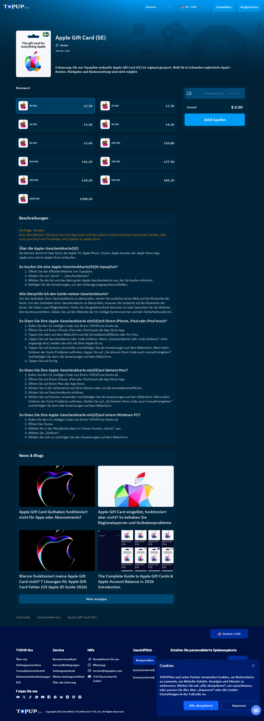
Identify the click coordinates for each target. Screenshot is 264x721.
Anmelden (223, 7)
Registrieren (249, 7)
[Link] (16, 7)
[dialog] (208, 687)
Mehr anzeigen (96, 599)
